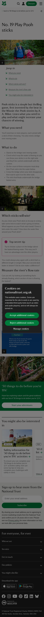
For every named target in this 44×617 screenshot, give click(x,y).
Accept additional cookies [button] (22, 315)
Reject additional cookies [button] (22, 323)
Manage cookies (21, 329)
